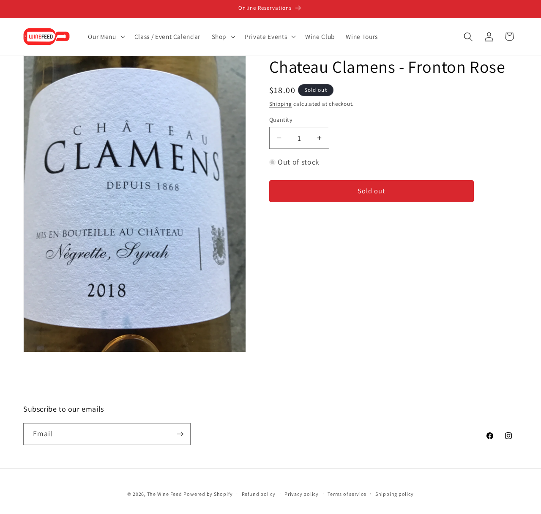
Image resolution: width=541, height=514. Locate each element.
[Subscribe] (180, 434)
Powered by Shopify (207, 494)
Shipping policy (394, 494)
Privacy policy (301, 494)
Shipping (280, 103)
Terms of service (347, 494)
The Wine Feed (164, 494)
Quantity (281, 119)
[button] (105, 37)
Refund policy (259, 494)
